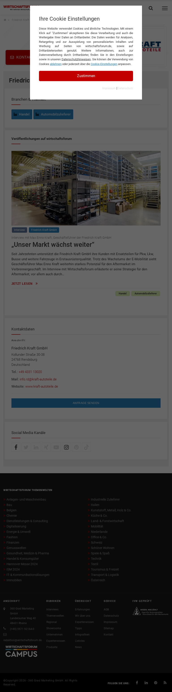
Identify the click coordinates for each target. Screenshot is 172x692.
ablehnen (56, 64)
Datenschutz (125, 88)
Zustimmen (86, 76)
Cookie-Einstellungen (104, 64)
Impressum (109, 88)
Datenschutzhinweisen (76, 59)
